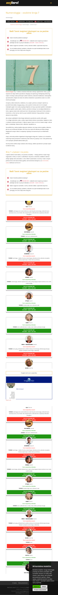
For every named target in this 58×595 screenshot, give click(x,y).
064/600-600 (25, 41)
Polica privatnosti (23, 583)
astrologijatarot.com (25, 591)
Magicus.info (8, 400)
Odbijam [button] (44, 586)
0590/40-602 (23, 21)
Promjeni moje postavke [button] (40, 589)
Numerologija (9, 17)
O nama (14, 583)
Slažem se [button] (36, 586)
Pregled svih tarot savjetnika (29, 373)
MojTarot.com (11, 587)
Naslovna (12, 24)
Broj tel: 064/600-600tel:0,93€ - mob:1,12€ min (29, 214)
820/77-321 (42, 21)
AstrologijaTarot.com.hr (22, 593)
